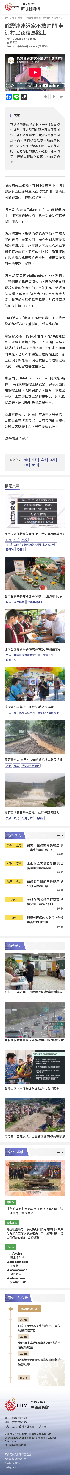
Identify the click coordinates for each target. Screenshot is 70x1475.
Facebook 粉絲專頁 (15, 1458)
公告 (8, 539)
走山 (35, 464)
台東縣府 (19, 602)
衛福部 (20, 549)
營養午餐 (48, 655)
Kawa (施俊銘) (39, 46)
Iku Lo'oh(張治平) (17, 46)
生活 (35, 459)
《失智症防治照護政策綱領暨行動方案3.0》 (31, 544)
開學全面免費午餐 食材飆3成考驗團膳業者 (33, 649)
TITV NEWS (28, 4)
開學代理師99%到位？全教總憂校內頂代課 (45, 919)
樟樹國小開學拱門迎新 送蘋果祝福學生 (30, 707)
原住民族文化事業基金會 (18, 1454)
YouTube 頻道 (12, 1463)
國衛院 (10, 549)
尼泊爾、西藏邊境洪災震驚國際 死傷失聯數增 (35, 1136)
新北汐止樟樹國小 (48, 713)
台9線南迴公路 (30, 765)
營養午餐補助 (35, 602)
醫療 (24, 539)
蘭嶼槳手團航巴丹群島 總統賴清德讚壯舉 (45, 883)
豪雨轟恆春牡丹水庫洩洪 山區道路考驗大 (32, 812)
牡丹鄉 (39, 818)
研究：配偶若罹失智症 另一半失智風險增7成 (34, 534)
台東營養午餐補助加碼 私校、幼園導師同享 (33, 596)
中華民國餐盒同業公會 (27, 655)
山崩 (26, 464)
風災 (16, 765)
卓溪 (43, 459)
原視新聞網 (30, 8)
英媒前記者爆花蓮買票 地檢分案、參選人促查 (45, 901)
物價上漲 (11, 660)
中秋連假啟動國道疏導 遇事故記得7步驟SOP (34, 1040)
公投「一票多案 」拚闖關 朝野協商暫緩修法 (34, 992)
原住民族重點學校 (24, 713)
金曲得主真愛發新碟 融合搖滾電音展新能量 (45, 865)
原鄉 (26, 459)
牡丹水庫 (27, 818)
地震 (52, 459)
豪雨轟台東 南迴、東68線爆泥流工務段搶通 (34, 760)
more (24, 1377)
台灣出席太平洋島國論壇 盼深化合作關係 (32, 1088)
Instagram (10, 1467)
